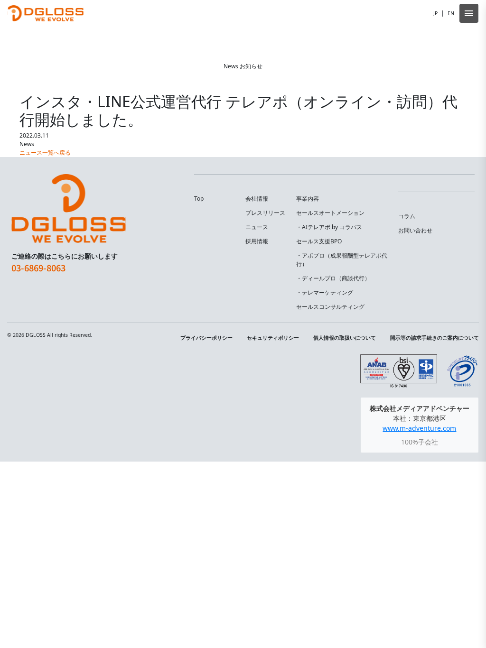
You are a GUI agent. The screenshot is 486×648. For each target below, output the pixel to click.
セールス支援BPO (319, 241)
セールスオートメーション (330, 213)
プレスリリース (265, 213)
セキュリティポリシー (273, 337)
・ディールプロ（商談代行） (333, 278)
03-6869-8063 (38, 267)
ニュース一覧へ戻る (45, 152)
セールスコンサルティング (330, 307)
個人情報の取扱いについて (344, 337)
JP (435, 13)
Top (199, 198)
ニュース (256, 227)
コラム (406, 216)
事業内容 (307, 198)
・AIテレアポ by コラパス (329, 227)
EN (451, 13)
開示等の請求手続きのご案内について (434, 337)
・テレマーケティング (324, 292)
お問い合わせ (415, 230)
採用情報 (256, 241)
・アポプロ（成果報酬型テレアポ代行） (341, 259)
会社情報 (256, 198)
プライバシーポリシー (206, 337)
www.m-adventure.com (419, 428)
